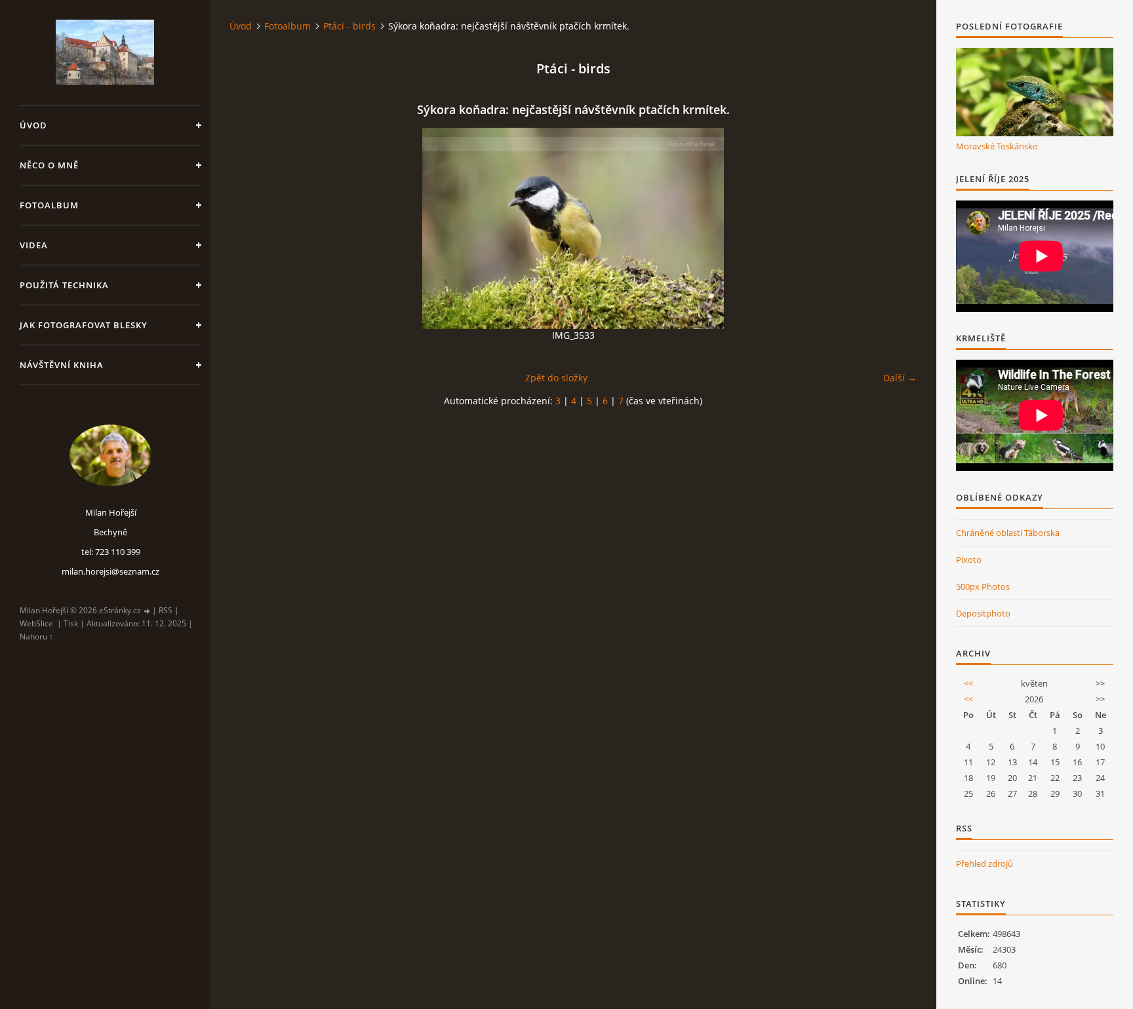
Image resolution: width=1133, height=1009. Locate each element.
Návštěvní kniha (62, 365)
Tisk (71, 623)
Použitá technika (64, 285)
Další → (900, 377)
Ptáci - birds (349, 26)
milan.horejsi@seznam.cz (110, 571)
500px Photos (983, 586)
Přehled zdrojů (984, 863)
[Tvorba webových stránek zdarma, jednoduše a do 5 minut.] (147, 611)
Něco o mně (49, 165)
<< (968, 683)
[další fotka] (895, 228)
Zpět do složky (556, 377)
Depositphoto (983, 613)
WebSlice (36, 623)
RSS (165, 610)
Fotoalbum (49, 205)
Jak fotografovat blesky (84, 325)
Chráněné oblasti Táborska (1008, 533)
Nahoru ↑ (36, 636)
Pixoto (969, 559)
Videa (34, 245)
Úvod (33, 125)
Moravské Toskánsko (997, 146)
